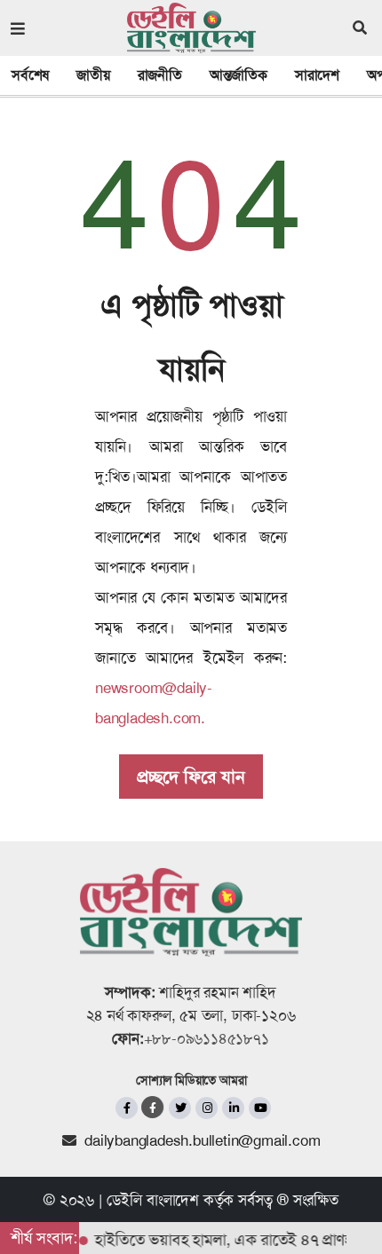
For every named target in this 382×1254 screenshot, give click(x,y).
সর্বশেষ (30, 75)
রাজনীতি (160, 75)
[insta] (206, 1108)
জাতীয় (92, 75)
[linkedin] (233, 1108)
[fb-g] (153, 1107)
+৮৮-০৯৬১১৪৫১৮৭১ (206, 1038)
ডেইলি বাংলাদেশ (153, 1200)
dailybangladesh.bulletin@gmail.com (202, 1140)
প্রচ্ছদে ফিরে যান (191, 776)
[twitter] (180, 1108)
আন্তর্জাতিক (238, 75)
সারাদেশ (317, 75)
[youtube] (260, 1108)
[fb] (126, 1108)
